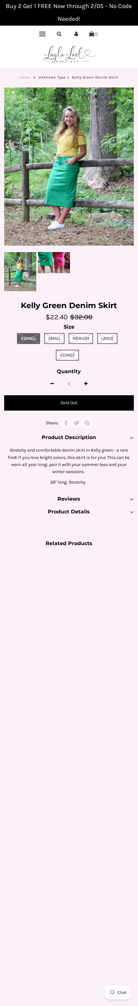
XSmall (28, 338)
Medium (81, 338)
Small (54, 338)
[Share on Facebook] (66, 423)
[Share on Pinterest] (87, 423)
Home (25, 77)
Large (107, 338)
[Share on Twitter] (76, 423)
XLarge (67, 355)
